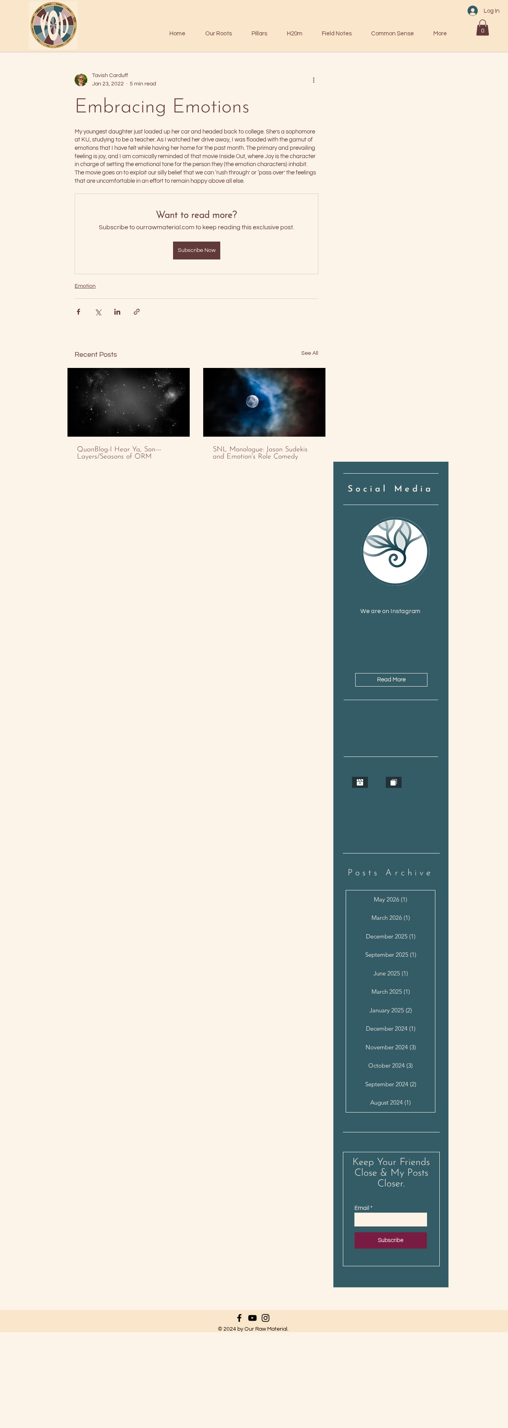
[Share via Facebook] (78, 311)
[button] (482, 27)
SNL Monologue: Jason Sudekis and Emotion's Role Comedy (260, 453)
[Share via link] (136, 311)
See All (309, 353)
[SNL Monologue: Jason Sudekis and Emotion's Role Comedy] (264, 402)
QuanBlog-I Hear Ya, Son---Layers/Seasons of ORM (119, 453)
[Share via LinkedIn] (117, 311)
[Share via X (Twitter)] (98, 311)
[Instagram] (265, 1318)
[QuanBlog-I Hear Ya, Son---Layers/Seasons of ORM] (128, 402)
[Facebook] (239, 1318)
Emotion (85, 286)
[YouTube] (252, 1318)
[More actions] (313, 80)
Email (361, 1208)
